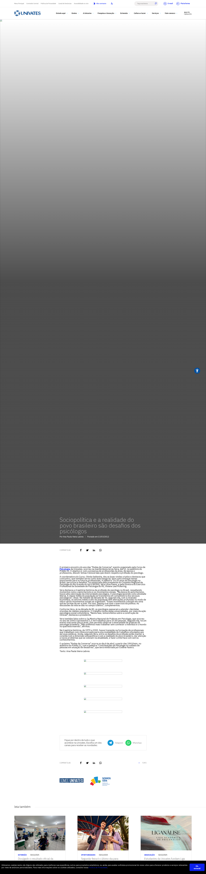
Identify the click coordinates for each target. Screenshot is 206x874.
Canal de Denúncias (65, 3)
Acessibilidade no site (81, 3)
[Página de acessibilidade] (112, 3)
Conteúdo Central (32, 3)
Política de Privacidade (48, 3)
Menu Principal (19, 3)
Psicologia (65, 569)
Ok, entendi (197, 867)
